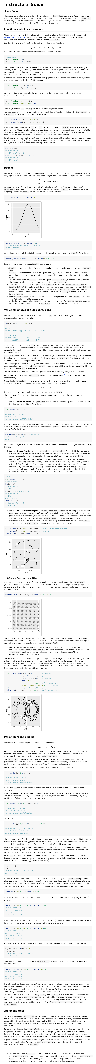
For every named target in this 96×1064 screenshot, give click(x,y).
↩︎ (74, 1061)
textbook (14, 37)
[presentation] (48, 47)
